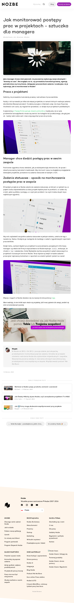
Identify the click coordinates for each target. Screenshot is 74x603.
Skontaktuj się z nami (56, 522)
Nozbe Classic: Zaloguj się (58, 554)
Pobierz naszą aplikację (12, 531)
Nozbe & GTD (31, 580)
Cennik (6, 534)
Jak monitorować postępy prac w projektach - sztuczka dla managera (35, 26)
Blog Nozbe (31, 570)
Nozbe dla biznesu (33, 522)
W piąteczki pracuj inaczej (13, 571)
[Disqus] (37, 461)
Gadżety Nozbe (54, 532)
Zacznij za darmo (64, 4)
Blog (52, 4)
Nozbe (27, 37)
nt (15, 37)
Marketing (30, 536)
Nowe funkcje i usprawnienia (37, 556)
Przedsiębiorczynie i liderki (36, 543)
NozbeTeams (8, 37)
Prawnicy (30, 529)
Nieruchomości (32, 525)
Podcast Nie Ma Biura (34, 573)
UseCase (20, 37)
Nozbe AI (30, 563)
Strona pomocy (32, 559)
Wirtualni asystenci (33, 539)
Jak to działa (8, 527)
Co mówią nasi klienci (12, 538)
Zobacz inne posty (37, 418)
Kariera (51, 542)
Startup (29, 532)
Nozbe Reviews (37, 591)
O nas (51, 525)
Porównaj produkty (55, 557)
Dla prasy (52, 529)
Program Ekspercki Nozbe (13, 545)
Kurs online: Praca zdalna (36, 577)
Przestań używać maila (12, 556)
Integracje (30, 566)
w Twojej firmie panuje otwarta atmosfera (29, 111)
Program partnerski (11, 542)
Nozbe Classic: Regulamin (58, 567)
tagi (53, 298)
